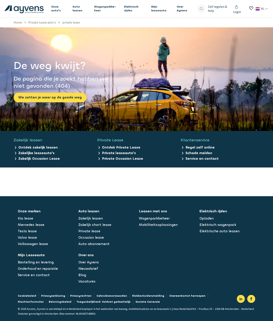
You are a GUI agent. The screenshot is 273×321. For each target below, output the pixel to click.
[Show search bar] (201, 9)
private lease (71, 23)
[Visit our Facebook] (251, 299)
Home (18, 23)
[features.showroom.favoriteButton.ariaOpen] (251, 8)
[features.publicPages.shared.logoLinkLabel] (24, 9)
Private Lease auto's (42, 23)
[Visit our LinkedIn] (241, 299)
